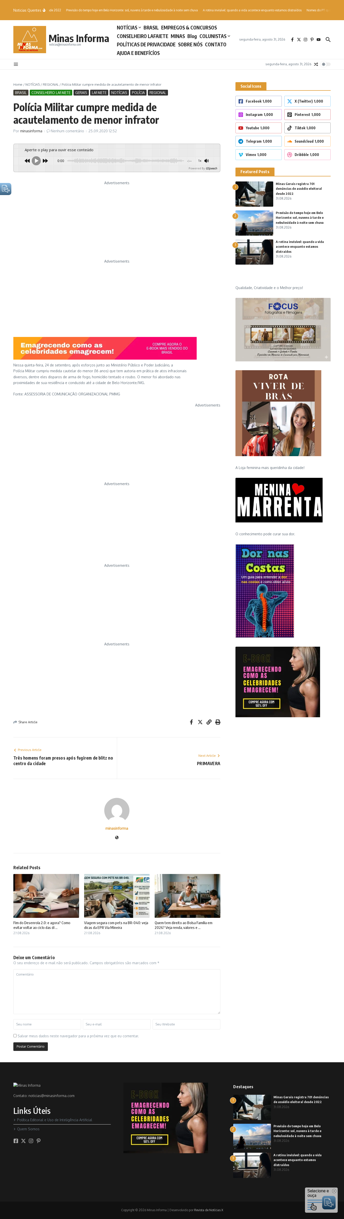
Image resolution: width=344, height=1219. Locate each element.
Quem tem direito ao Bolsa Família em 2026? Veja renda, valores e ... (183, 925)
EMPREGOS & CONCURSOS (189, 27)
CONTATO (215, 44)
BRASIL (151, 27)
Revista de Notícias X (208, 1210)
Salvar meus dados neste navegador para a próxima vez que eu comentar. (78, 1036)
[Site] (117, 838)
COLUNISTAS (212, 36)
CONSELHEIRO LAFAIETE (142, 36)
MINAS (178, 36)
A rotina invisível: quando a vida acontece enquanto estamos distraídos (300, 247)
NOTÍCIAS (127, 27)
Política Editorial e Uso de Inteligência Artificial (54, 1120)
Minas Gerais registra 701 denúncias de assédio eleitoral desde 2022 (299, 189)
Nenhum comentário (67, 131)
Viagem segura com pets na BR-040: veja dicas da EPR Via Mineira (116, 925)
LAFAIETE (99, 92)
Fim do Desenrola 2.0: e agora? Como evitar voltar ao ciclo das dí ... (41, 925)
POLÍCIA (138, 92)
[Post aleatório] (316, 64)
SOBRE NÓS (190, 44)
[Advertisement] (116, 221)
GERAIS (81, 92)
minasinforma (31, 131)
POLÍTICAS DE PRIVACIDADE (146, 44)
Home (17, 84)
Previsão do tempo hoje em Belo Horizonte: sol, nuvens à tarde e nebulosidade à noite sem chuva (300, 218)
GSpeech (211, 168)
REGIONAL (51, 84)
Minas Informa (79, 38)
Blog (192, 36)
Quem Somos (28, 1129)
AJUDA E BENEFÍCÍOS (138, 53)
